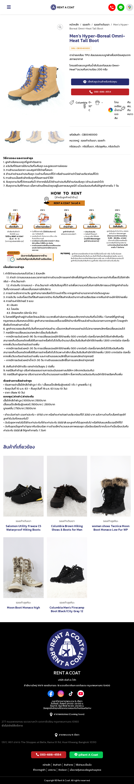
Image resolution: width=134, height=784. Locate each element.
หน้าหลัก (74, 24)
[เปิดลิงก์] (60, 27)
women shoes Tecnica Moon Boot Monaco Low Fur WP (110, 528)
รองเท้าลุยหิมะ (110, 521)
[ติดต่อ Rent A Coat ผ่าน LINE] (120, 7)
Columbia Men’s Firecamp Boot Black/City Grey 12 (67, 609)
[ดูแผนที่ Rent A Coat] (129, 7)
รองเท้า (86, 24)
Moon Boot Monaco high (23, 607)
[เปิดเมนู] (13, 7)
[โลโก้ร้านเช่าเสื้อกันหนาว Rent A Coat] (62, 7)
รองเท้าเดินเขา (101, 24)
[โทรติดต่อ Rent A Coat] (112, 7)
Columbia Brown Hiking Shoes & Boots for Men (67, 528)
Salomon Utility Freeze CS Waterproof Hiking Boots (23, 528)
